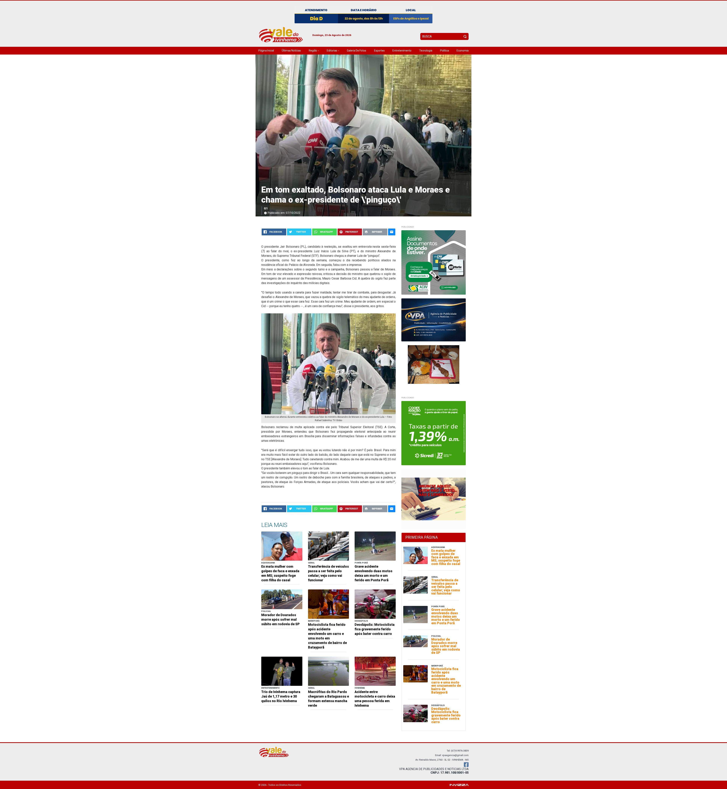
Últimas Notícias (291, 50)
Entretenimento (401, 50)
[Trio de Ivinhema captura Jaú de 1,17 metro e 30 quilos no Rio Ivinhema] (281, 671)
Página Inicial (266, 50)
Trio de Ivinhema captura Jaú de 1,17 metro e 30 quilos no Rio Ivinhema (280, 696)
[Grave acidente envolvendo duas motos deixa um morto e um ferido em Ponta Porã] (375, 546)
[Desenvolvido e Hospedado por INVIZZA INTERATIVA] (459, 785)
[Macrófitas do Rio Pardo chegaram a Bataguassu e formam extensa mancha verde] (328, 671)
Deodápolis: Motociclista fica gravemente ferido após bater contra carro (375, 629)
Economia (463, 50)
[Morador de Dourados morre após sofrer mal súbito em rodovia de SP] (281, 599)
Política (444, 50)
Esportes (379, 50)
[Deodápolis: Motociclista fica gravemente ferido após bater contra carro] (375, 604)
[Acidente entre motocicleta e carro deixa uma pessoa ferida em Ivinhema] (375, 671)
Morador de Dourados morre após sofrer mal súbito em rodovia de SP (280, 619)
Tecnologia (425, 50)
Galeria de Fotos (356, 50)
